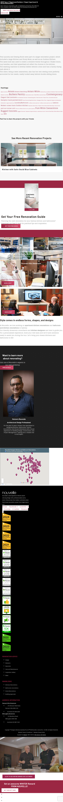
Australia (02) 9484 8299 (11, 279)
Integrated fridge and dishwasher (54, 100)
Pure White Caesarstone (46, 108)
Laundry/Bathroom (21, 102)
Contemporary (54, 94)
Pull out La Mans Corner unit (22, 108)
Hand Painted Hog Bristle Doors (29, 100)
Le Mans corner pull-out (34, 103)
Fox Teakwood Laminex (22, 97)
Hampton (4, 100)
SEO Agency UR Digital (40, 735)
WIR (5, 114)
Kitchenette (3, 103)
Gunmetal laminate (53, 97)
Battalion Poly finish (55, 92)
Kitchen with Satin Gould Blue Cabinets (19, 169)
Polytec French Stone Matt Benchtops (46, 105)
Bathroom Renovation (9, 42)
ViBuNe (25, 735)
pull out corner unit (8, 108)
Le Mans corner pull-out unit (46, 103)
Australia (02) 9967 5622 (11, 308)
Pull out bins (57, 105)
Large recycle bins (10, 103)
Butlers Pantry (17, 94)
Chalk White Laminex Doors (40, 95)
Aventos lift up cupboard (45, 92)
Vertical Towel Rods (49, 111)
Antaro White (34, 91)
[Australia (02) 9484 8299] (2, 277)
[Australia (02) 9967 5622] (3, 305)
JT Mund (10, 35)
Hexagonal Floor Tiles (41, 100)
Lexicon (55, 102)
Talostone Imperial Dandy (31, 111)
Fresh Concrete (39, 97)
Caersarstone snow (29, 95)
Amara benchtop (21, 91)
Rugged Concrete (9, 111)
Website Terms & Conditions (25, 732)
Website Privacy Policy (39, 732)
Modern (3, 105)
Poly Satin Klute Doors (33, 105)
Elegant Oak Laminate (9, 97)
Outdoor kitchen (22, 105)
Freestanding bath (32, 97)
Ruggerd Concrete (21, 111)
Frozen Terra (46, 97)
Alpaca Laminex (4, 92)
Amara (11, 91)
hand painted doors (15, 100)
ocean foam (11, 105)
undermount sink (41, 111)
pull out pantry (31, 108)
